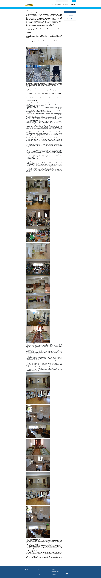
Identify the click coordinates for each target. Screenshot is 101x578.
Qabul (52, 4)
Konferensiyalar (40, 570)
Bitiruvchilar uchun (72, 4)
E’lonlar (39, 569)
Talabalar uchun (57, 4)
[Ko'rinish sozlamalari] (41, 0)
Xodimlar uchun (64, 4)
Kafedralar (39, 574)
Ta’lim (38, 575)
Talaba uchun (26, 569)
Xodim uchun (26, 570)
